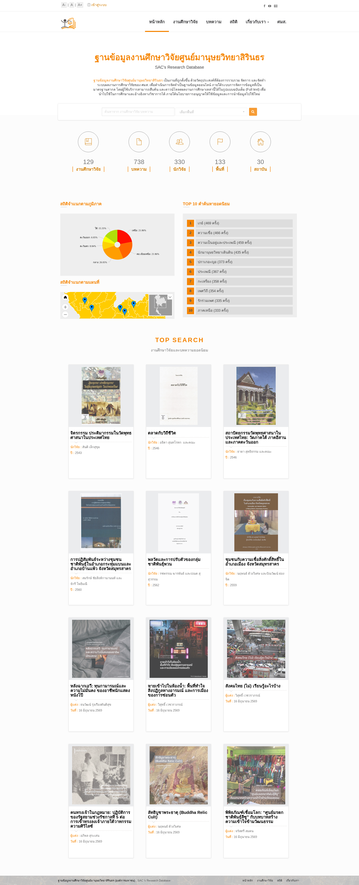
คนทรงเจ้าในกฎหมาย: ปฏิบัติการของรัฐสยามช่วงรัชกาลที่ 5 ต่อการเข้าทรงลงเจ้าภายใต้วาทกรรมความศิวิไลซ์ (100, 819)
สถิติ (233, 21)
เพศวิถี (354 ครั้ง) (211, 291)
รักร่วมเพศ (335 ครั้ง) (214, 301)
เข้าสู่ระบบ (99, 5)
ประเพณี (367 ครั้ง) (212, 272)
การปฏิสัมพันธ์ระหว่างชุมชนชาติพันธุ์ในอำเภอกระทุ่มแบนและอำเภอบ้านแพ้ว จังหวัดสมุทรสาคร (100, 564)
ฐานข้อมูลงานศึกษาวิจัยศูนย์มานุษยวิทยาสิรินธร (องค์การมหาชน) (96, 880)
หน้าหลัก (157, 21)
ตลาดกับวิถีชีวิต (162, 433)
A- (64, 5)
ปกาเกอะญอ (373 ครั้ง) (215, 262)
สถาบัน (260, 169)
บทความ (213, 21)
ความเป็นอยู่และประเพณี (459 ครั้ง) (225, 243)
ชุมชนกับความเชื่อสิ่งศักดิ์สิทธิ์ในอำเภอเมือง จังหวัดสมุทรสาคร (254, 561)
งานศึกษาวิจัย (185, 21)
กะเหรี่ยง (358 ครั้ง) (212, 281)
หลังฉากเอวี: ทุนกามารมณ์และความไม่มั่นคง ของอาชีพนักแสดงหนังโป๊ (100, 690)
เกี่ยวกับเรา (256, 21)
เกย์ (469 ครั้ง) (208, 223)
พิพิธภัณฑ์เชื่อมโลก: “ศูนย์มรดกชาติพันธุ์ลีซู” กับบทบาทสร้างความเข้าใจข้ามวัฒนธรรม (254, 817)
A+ (80, 5)
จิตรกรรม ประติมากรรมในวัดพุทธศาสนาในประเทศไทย (101, 435)
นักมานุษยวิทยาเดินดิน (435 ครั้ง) (223, 252)
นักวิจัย (179, 169)
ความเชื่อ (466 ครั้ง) (213, 233)
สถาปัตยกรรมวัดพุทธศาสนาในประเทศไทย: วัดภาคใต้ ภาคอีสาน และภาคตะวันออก (255, 437)
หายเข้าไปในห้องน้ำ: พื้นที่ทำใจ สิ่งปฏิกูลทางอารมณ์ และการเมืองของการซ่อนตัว (178, 690)
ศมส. (281, 21)
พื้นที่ (220, 169)
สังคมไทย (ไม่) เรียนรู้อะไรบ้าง (252, 686)
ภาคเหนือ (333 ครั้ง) (213, 310)
